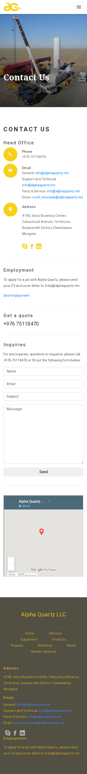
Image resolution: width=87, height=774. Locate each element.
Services (55, 633)
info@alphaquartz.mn (52, 173)
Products (59, 639)
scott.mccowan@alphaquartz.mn (57, 197)
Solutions (45, 645)
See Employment (16, 295)
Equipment (29, 639)
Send (43, 472)
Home (29, 633)
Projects (17, 645)
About (71, 645)
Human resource (43, 651)
